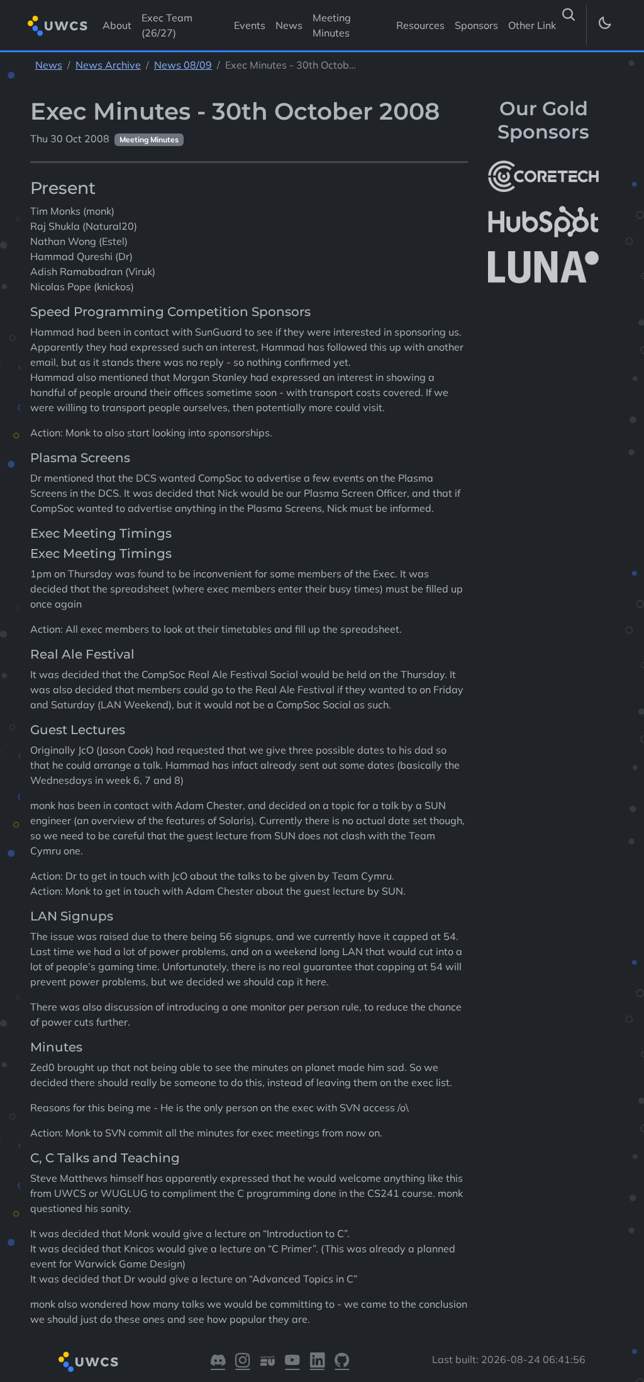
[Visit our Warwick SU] (267, 1362)
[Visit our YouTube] (292, 1362)
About (117, 25)
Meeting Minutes (332, 25)
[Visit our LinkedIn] (317, 1362)
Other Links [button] (536, 25)
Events (249, 25)
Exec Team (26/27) (167, 25)
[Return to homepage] (57, 25)
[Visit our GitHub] (342, 1362)
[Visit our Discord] (218, 1362)
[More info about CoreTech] (543, 176)
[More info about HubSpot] (543, 221)
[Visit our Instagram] (242, 1362)
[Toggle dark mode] (604, 25)
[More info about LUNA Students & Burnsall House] (543, 267)
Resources (420, 25)
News (289, 25)
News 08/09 (183, 65)
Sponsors (476, 25)
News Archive (108, 65)
